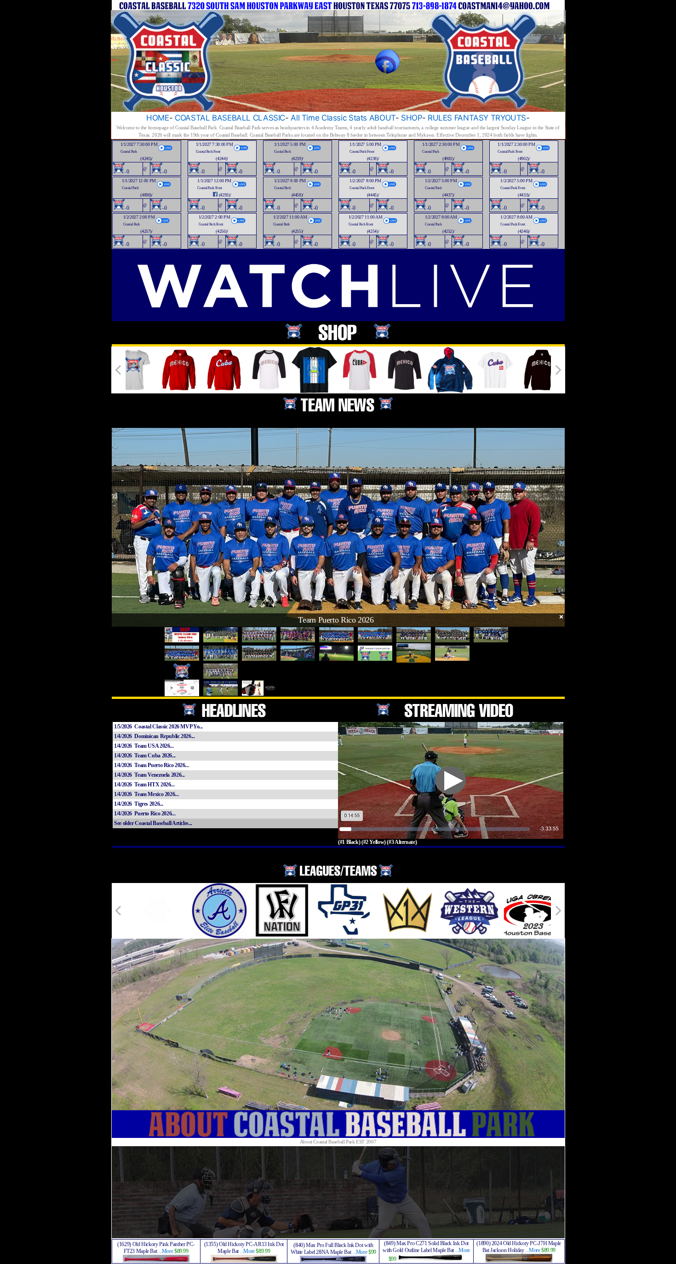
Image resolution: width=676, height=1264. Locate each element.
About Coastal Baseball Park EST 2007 (338, 1141)
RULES (440, 117)
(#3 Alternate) (402, 842)
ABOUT (382, 117)
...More (165, 1251)
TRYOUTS (508, 117)
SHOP (411, 117)
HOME (157, 117)
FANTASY (471, 117)
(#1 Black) (349, 842)
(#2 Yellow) (373, 842)
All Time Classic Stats (329, 117)
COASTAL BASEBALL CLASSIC (230, 117)
